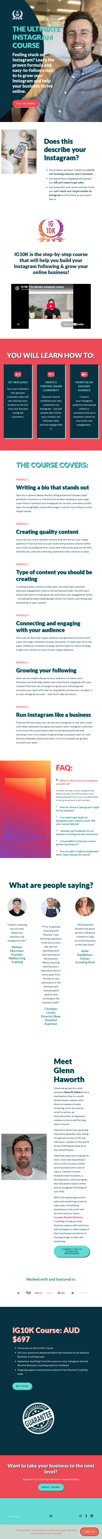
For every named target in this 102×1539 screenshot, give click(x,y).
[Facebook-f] (86, 1516)
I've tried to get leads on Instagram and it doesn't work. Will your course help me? (75, 820)
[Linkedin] (91, 1516)
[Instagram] (80, 1516)
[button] (77, 782)
